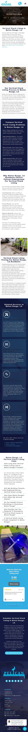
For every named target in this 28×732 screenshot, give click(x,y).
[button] (25, 3)
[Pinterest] (15, 681)
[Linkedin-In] (12, 681)
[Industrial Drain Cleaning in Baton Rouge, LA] (6, 407)
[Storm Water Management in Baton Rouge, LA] (6, 344)
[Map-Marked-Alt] (21, 681)
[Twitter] (10, 681)
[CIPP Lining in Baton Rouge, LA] (6, 314)
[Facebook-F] (7, 681)
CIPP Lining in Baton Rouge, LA (14, 319)
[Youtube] (18, 681)
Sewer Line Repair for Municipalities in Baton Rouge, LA (13, 380)
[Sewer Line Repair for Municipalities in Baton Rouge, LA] (6, 374)
